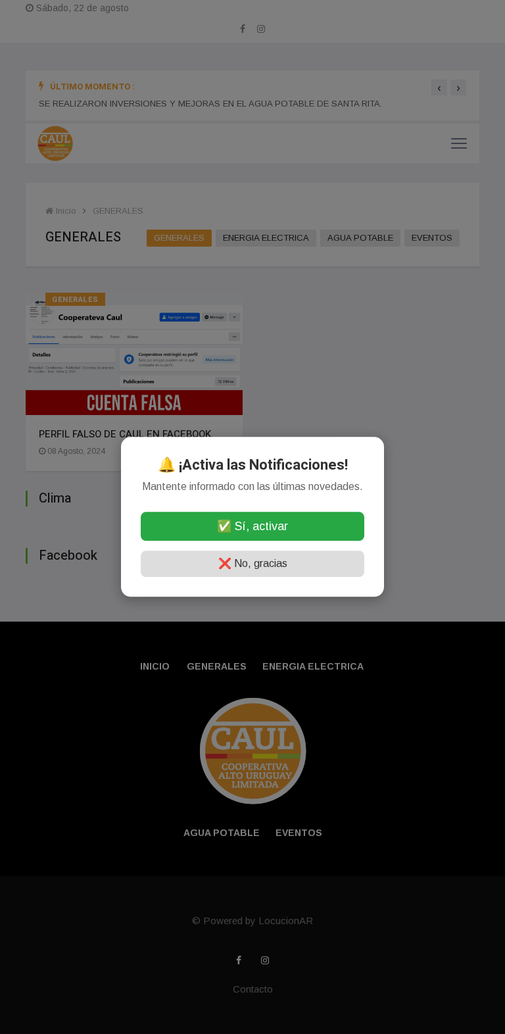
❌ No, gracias (252, 564)
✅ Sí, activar (252, 526)
